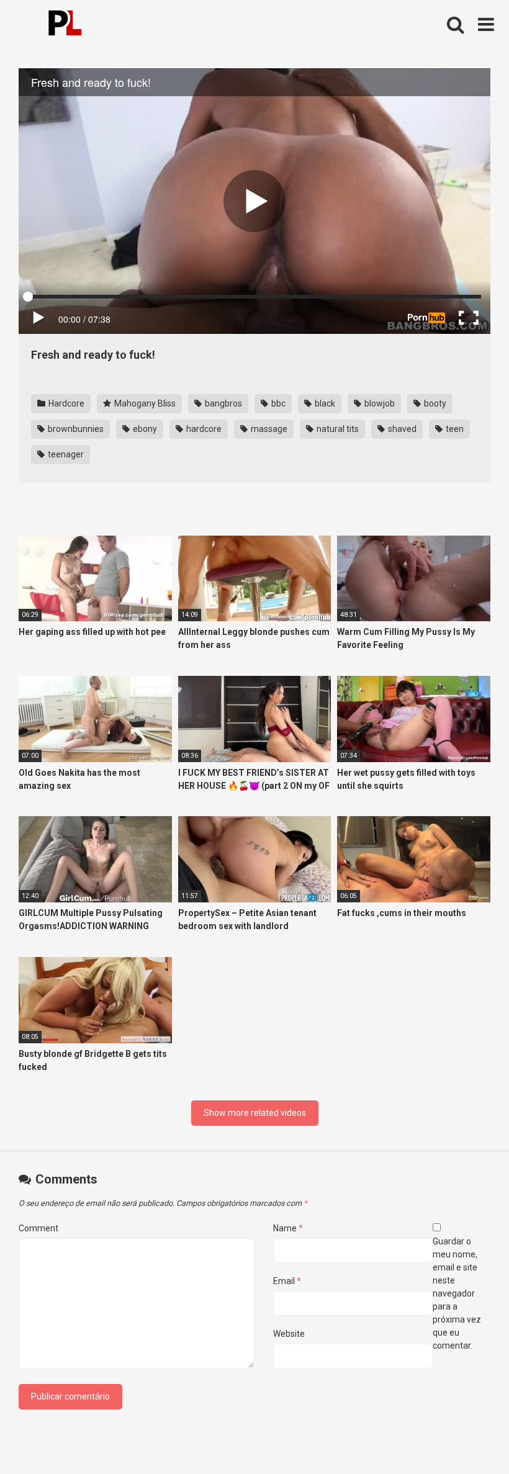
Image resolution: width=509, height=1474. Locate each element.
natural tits (337, 429)
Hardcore (65, 403)
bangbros (222, 403)
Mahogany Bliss (144, 403)
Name (288, 1228)
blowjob (379, 403)
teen (454, 429)
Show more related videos (255, 1113)
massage (268, 429)
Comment (38, 1228)
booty (434, 403)
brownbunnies (75, 429)
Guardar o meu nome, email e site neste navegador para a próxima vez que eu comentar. (457, 1293)
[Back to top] (467, 1436)
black (324, 403)
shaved (401, 429)
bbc (277, 403)
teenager (65, 454)
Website (289, 1334)
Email (287, 1281)
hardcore (203, 429)
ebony (144, 429)
